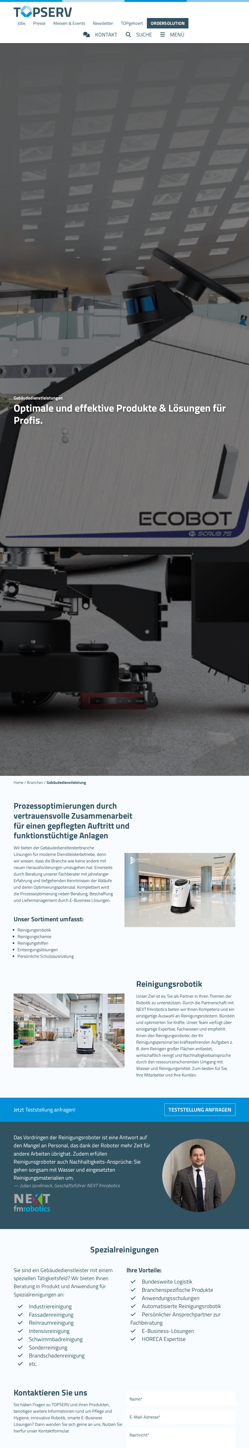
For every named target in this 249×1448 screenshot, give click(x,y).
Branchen (35, 782)
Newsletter (103, 23)
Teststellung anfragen (200, 1109)
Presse (39, 23)
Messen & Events (69, 23)
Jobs (21, 23)
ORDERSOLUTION (168, 23)
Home (18, 782)
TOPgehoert (132, 23)
